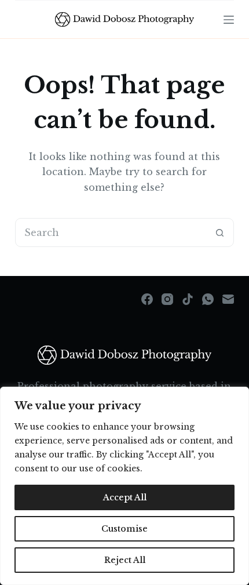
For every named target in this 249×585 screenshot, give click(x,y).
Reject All (124, 560)
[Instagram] (167, 299)
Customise (124, 529)
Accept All (125, 497)
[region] (124, 486)
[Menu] (229, 19)
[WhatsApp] (208, 299)
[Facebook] (147, 299)
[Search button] (219, 232)
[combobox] (111, 232)
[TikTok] (187, 299)
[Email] (228, 299)
